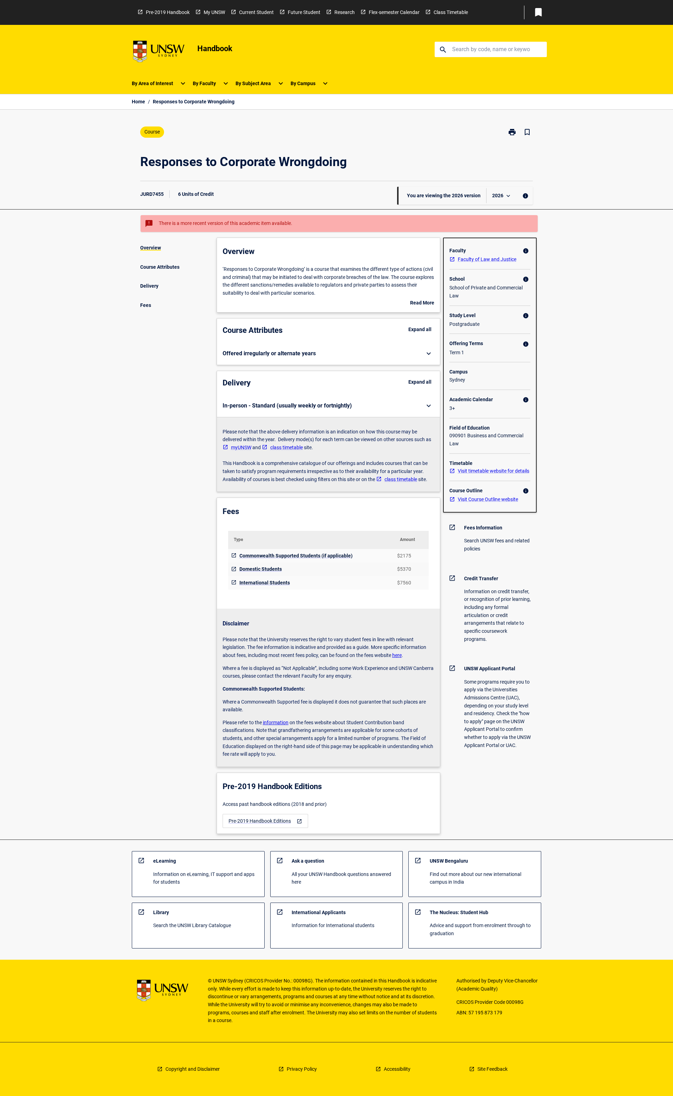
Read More (422, 303)
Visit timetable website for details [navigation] (493, 471)
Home (138, 101)
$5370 (404, 569)
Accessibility (397, 1069)
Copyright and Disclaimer (192, 1069)
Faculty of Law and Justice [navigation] (487, 259)
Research (344, 12)
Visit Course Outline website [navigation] (488, 499)
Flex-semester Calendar (394, 12)
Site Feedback (492, 1069)
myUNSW (241, 447)
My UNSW (214, 12)
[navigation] (265, 821)
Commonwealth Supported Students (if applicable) (296, 556)
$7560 (404, 582)
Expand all (419, 329)
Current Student (256, 12)
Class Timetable (451, 12)
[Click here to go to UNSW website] (158, 53)
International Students (264, 582)
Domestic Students (260, 569)
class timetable (286, 447)
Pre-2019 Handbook (168, 12)
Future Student (304, 12)
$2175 (404, 556)
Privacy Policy (302, 1069)
